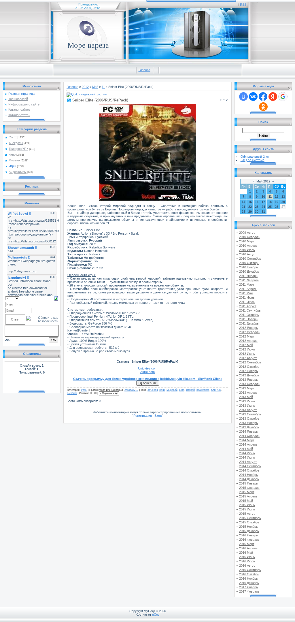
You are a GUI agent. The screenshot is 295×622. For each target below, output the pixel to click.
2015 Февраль (249, 487)
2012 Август (248, 358)
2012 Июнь (247, 349)
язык (162, 390)
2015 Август (248, 513)
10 (263, 196)
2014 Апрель (248, 444)
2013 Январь (248, 379)
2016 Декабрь (249, 583)
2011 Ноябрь (248, 319)
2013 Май (246, 397)
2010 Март (246, 241)
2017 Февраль (249, 591)
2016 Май (246, 552)
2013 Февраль (249, 384)
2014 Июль (247, 457)
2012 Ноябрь (248, 371)
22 (250, 206)
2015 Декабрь (249, 531)
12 (276, 196)
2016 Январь (248, 535)
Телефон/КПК (18, 148)
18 (270, 201)
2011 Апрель (248, 289)
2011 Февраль (249, 280)
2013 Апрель (248, 392)
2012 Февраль (249, 332)
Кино (12, 154)
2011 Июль (247, 302)
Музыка (14, 160)
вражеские (202, 390)
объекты (153, 390)
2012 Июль (247, 353)
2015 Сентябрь (250, 518)
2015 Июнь (247, 505)
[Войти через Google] (283, 96)
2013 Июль (247, 405)
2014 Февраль (249, 436)
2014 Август (248, 461)
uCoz (156, 614)
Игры (12, 166)
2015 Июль (247, 509)
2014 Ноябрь (248, 474)
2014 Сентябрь (250, 466)
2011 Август (247, 306)
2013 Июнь (247, 401)
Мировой (172, 390)
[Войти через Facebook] (263, 96)
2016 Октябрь (249, 574)
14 (243, 201)
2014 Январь (248, 431)
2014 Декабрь (249, 479)
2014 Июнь (247, 453)
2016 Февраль (249, 539)
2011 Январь (248, 276)
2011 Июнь (247, 297)
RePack (72, 393)
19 (276, 201)
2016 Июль (247, 561)
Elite (181, 390)
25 (270, 206)
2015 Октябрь (249, 522)
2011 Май (246, 293)
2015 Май (246, 500)
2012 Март (246, 336)
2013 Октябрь (249, 418)
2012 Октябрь (249, 366)
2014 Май (246, 449)
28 (243, 211)
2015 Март (246, 492)
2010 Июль (247, 250)
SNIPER (216, 390)
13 (283, 196)
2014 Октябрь (249, 470)
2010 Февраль (249, 237)
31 (263, 211)
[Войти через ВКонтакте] (253, 96)
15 (250, 201)
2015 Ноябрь (248, 526)
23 (256, 206)
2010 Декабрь (249, 271)
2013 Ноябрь (248, 423)
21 (243, 206)
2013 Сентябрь (250, 414)
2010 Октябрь (249, 263)
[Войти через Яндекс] (272, 96)
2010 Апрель (248, 245)
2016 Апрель (248, 548)
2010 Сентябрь (250, 258)
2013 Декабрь (249, 427)
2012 (85, 86)
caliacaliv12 (131, 390)
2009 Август (248, 232)
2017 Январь (248, 587)
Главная (144, 70)
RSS (243, 4)
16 (256, 201)
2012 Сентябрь (250, 362)
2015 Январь (248, 483)
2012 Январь (248, 327)
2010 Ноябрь (248, 267)
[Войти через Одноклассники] (263, 106)
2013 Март (246, 388)
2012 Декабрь (249, 375)
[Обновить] (56, 298)
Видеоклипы (18, 172)
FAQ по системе (252, 160)
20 (283, 201)
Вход (158, 415)
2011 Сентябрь (250, 310)
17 (263, 201)
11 (103, 86)
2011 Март (246, 284)
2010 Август (248, 254)
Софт (13, 137)
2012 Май (246, 345)
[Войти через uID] (243, 96)
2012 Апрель (248, 340)
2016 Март (246, 544)
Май (95, 86)
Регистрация (142, 415)
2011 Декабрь (249, 323)
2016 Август (248, 565)
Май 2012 (263, 181)
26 (276, 206)
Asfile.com (147, 372)
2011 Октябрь (249, 314)
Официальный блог (255, 156)
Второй (190, 390)
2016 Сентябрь (250, 570)
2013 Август (248, 410)
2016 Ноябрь (248, 578)
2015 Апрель (248, 496)
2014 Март (246, 440)
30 (256, 211)
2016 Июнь (247, 557)
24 (263, 206)
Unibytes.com (147, 368)
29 (250, 211)
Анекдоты (16, 143)
